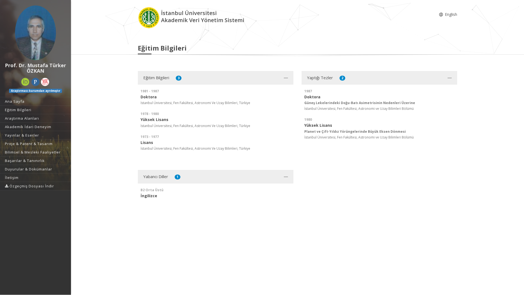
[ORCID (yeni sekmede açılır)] (25, 82)
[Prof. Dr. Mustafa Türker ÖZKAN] (35, 32)
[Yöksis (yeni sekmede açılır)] (45, 82)
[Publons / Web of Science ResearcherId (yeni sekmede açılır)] (35, 82)
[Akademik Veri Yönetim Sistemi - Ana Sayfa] (149, 17)
